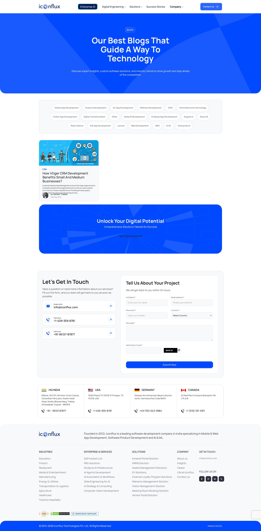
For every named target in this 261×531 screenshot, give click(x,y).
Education (45, 458)
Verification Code (133, 345)
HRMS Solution (140, 463)
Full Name (130, 297)
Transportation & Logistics (54, 486)
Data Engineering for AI (97, 481)
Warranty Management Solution (150, 481)
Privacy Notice (215, 526)
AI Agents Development (97, 472)
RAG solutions (92, 463)
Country (174, 310)
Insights (181, 463)
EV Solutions (139, 472)
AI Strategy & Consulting (98, 486)
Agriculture (45, 490)
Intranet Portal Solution (145, 458)
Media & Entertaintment (52, 472)
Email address (177, 297)
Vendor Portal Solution (145, 495)
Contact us (183, 476)
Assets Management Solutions (149, 467)
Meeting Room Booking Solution (150, 490)
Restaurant (45, 467)
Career (181, 467)
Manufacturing (47, 476)
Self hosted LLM (93, 458)
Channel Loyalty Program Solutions (152, 476)
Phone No (130, 310)
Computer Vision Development (101, 490)
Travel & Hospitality (50, 499)
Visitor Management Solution (148, 486)
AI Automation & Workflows (99, 476)
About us (182, 458)
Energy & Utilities (48, 481)
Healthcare (45, 495)
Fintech (43, 463)
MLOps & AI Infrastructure (98, 467)
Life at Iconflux (185, 472)
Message (130, 323)
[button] (87, 6)
